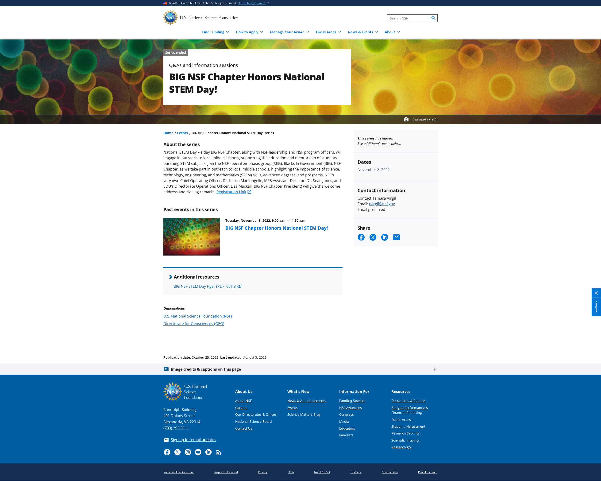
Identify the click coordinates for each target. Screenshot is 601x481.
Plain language (427, 472)
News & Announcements (306, 400)
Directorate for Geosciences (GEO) (193, 323)
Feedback (596, 307)
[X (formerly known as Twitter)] (177, 452)
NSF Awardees (350, 407)
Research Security (405, 433)
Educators (347, 428)
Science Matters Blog (303, 414)
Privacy (262, 472)
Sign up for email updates (193, 439)
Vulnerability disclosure (179, 472)
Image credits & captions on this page (206, 369)
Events (182, 133)
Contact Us (243, 428)
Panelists (346, 435)
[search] (433, 18)
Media (344, 421)
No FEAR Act (322, 472)
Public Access (401, 419)
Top (590, 339)
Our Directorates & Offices (256, 414)
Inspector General (226, 472)
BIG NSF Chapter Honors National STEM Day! (276, 228)
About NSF (243, 400)
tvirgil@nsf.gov (382, 203)
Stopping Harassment (408, 426)
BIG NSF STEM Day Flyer (208, 286)
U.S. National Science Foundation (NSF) (197, 316)
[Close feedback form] (596, 293)
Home (168, 133)
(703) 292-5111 (176, 428)
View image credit (425, 119)
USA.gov (356, 472)
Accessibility (390, 472)
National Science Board (253, 421)
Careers (241, 407)
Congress (346, 414)
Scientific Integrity (405, 440)
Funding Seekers (352, 400)
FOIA (291, 472)
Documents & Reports (408, 400)
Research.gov (401, 447)
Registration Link (231, 191)
